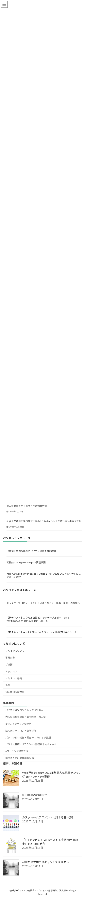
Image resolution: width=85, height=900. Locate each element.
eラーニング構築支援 (16, 751)
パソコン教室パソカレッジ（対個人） (25, 709)
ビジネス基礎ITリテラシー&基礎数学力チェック (31, 744)
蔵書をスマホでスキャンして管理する (45, 862)
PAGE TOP (79, 869)
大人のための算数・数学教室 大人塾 (25, 716)
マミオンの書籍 (13, 678)
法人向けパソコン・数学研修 (20, 730)
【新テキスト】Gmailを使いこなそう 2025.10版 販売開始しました (42, 632)
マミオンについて (14, 650)
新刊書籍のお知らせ (34, 795)
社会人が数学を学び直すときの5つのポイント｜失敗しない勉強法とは (44, 521)
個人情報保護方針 (14, 692)
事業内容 (10, 657)
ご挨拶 (8, 664)
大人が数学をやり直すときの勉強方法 (27, 506)
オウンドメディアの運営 (18, 723)
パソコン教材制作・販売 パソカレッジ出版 (28, 737)
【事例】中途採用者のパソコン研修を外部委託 (31, 551)
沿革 (7, 685)
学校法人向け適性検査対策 (19, 758)
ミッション (11, 671)
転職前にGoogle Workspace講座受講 (26, 562)
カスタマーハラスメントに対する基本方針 (48, 817)
